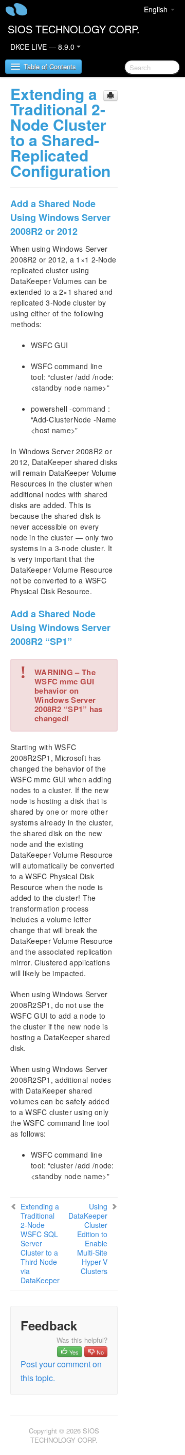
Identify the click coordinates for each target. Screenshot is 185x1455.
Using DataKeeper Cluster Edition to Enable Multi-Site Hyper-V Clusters (87, 1239)
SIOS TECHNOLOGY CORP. (74, 29)
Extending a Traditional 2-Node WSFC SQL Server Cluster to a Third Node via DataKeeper (40, 1243)
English (157, 9)
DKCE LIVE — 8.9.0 (43, 47)
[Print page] (110, 95)
